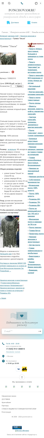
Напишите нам (6, 254)
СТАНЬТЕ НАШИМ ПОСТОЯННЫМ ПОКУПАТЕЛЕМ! (19, 409)
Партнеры (5, 406)
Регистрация (6, 412)
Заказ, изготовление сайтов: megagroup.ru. (22, 434)
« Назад (3, 298)
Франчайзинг (6, 402)
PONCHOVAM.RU (22, 10)
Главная (5, 32)
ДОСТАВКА (6, 399)
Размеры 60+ (5, 293)
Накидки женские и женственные (13, 280)
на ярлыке (12, 149)
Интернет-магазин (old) (19, 32)
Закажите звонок (13, 352)
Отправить (39, 331)
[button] (22, 377)
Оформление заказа (9, 396)
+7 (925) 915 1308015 (15, 349)
